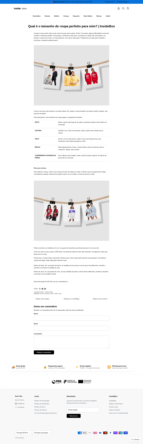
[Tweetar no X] (40, 289)
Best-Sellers (88, 16)
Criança (66, 16)
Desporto (76, 16)
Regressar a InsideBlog (71, 299)
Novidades (37, 16)
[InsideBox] (20, 8)
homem (52, 293)
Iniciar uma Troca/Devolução (118, 413)
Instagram (21, 403)
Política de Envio (39, 407)
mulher (56, 293)
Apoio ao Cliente (114, 410)
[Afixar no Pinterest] (45, 289)
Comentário (38, 334)
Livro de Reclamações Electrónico (45, 413)
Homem (47, 16)
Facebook (21, 407)
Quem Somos (19, 400)
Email (36, 324)
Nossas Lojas (113, 407)
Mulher (56, 16)
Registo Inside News (116, 404)
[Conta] (118, 8)
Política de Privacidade (41, 401)
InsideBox (21, 437)
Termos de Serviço (40, 410)
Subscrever (74, 416)
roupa (59, 293)
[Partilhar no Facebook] (42, 289)
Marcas (99, 16)
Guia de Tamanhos (44, 293)
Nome (36, 313)
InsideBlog (112, 401)
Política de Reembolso (41, 404)
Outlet (108, 16)
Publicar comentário (44, 352)
